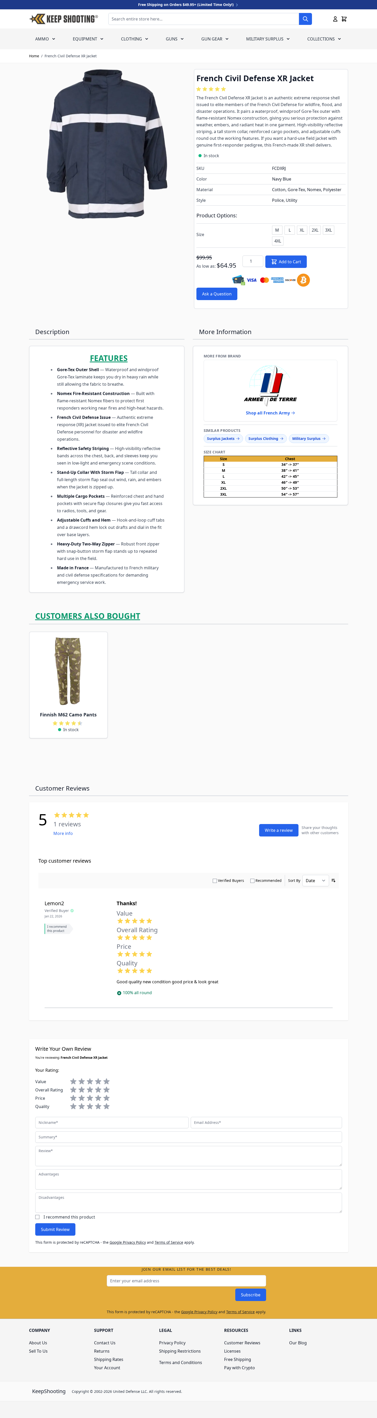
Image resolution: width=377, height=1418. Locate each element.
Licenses (232, 1351)
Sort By (294, 880)
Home (34, 55)
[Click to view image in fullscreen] (106, 146)
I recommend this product (69, 1217)
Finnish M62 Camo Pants (68, 714)
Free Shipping (237, 1359)
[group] (211, 89)
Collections (321, 39)
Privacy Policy (172, 1343)
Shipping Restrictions (180, 1351)
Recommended (268, 880)
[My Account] (335, 19)
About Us (38, 1343)
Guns (171, 39)
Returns (102, 1351)
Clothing (131, 39)
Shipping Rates (108, 1359)
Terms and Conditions (180, 1362)
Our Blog (298, 1343)
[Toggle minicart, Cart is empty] (344, 19)
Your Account (107, 1368)
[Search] (305, 19)
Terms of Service (169, 1242)
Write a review (279, 830)
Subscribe (250, 1295)
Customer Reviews (242, 1343)
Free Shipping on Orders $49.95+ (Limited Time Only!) (186, 4)
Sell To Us (38, 1351)
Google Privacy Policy (128, 1242)
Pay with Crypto (239, 1368)
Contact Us (105, 1343)
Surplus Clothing (263, 438)
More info (63, 833)
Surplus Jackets (220, 438)
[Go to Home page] (63, 19)
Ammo (42, 39)
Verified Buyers (231, 880)
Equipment (85, 39)
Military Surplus (264, 39)
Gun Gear (211, 39)
